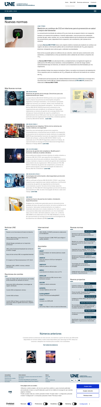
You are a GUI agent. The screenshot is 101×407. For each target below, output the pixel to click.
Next (79, 359)
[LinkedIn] (72, 380)
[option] (83, 100)
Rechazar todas (88, 395)
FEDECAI (81, 78)
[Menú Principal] (95, 11)
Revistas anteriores (83, 2)
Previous (21, 359)
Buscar (92, 6)
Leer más (48, 118)
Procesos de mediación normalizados (28, 379)
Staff (47, 378)
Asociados (7, 381)
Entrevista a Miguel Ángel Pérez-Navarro (28, 381)
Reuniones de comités (10, 378)
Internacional (8, 380)
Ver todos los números (50, 345)
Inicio (66, 2)
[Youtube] (79, 380)
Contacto (93, 2)
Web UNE (73, 2)
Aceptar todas (88, 386)
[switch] (45, 404)
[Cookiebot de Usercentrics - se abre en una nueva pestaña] (10, 404)
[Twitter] (75, 380)
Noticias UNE (8, 376)
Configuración (84, 404)
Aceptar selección (88, 391)
